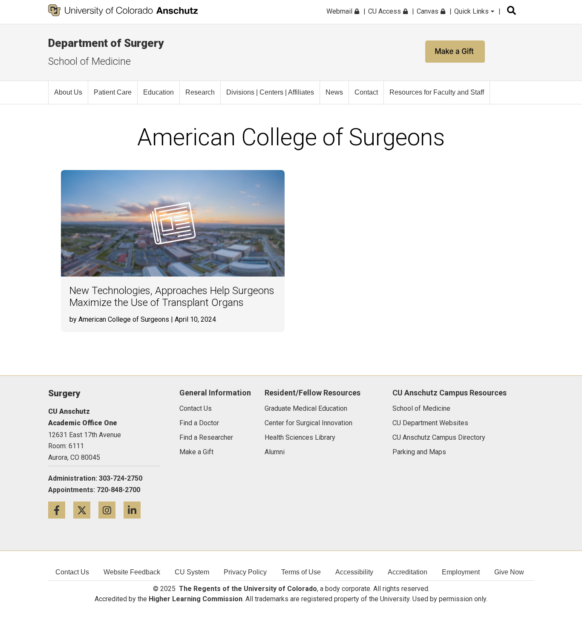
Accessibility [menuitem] (354, 572)
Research (200, 92)
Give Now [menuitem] (509, 572)
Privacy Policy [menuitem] (245, 572)
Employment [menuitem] (461, 572)
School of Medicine (89, 61)
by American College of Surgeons (119, 319)
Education (158, 92)
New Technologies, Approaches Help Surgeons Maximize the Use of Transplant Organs (171, 296)
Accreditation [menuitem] (407, 572)
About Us (68, 92)
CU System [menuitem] (192, 572)
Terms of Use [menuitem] (301, 572)
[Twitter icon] (85, 510)
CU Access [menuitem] (385, 11)
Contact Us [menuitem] (72, 572)
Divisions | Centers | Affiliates (270, 92)
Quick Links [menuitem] (472, 11)
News (334, 92)
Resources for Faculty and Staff (436, 92)
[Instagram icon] (111, 510)
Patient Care (113, 92)
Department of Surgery (106, 43)
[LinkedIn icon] (135, 510)
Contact (366, 92)
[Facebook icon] (60, 510)
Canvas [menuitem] (428, 11)
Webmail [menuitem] (340, 11)
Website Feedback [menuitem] (132, 572)
